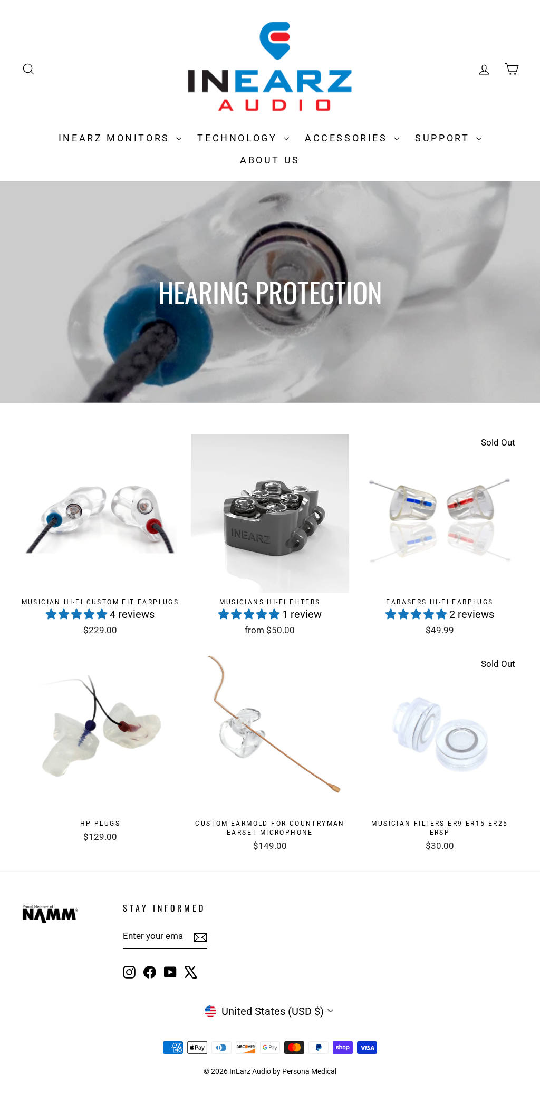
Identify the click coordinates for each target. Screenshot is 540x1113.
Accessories (348, 137)
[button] (78, 614)
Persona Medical (309, 1071)
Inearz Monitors (116, 137)
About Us (270, 160)
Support (444, 137)
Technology (239, 137)
